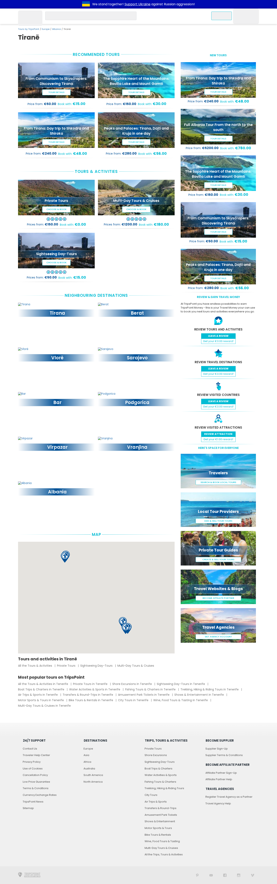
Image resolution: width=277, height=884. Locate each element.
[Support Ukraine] (86, 4)
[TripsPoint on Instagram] (238, 875)
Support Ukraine (137, 4)
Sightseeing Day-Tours (96, 666)
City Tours (151, 795)
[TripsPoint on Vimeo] (252, 875)
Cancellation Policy (35, 775)
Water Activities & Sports (161, 775)
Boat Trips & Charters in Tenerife (41, 689)
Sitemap (28, 808)
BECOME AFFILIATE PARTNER (218, 598)
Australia (89, 768)
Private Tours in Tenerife (90, 684)
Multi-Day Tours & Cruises (135, 666)
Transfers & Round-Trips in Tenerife (88, 695)
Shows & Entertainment (160, 821)
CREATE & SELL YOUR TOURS (218, 559)
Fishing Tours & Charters (160, 782)
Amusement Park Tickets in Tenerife (144, 695)
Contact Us (30, 749)
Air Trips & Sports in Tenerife (38, 695)
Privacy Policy (32, 762)
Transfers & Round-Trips (160, 808)
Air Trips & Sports (156, 802)
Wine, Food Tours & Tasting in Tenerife (181, 700)
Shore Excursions (156, 755)
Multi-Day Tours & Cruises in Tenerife (44, 706)
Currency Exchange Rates (40, 795)
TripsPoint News (33, 802)
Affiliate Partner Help (218, 779)
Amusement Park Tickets (161, 815)
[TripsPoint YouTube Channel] (211, 875)
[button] (65, 557)
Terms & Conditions (35, 788)
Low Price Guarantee (36, 782)
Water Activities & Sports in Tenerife (95, 689)
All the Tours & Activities (35, 666)
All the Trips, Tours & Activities (164, 854)
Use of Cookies (33, 768)
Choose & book (56, 209)
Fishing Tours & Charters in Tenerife (150, 689)
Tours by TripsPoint (28, 29)
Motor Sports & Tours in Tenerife (41, 700)
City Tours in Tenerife (133, 700)
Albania (56, 29)
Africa (87, 762)
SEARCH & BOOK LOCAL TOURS (218, 482)
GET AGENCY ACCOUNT (218, 636)
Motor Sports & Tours (158, 828)
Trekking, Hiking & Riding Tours (164, 788)
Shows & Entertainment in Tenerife (199, 695)
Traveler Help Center (36, 755)
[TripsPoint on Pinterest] (197, 875)
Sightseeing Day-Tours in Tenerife (181, 684)
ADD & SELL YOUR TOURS (218, 520)
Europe (45, 29)
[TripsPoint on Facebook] (224, 875)
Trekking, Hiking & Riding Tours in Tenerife (209, 689)
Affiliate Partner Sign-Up (221, 773)
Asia (86, 755)
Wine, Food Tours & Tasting (162, 841)
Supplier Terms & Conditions (224, 755)
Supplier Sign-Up (216, 749)
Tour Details (56, 92)
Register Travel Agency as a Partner (228, 797)
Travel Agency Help (218, 803)
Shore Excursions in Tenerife (132, 684)
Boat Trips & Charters (158, 768)
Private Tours (66, 666)
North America (93, 782)
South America (93, 775)
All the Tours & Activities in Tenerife (43, 684)
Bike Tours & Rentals (158, 835)
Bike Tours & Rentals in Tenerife (91, 700)
